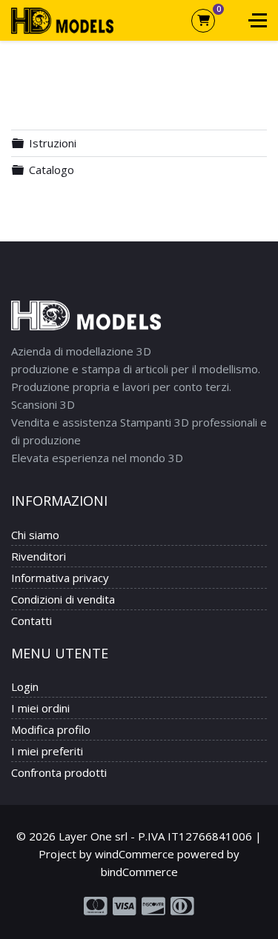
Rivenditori (38, 556)
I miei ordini (40, 708)
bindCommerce (139, 871)
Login (25, 686)
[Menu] (257, 20)
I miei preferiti (47, 750)
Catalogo (51, 169)
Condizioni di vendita (63, 599)
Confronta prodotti (59, 772)
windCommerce (134, 853)
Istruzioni (52, 143)
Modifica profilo (50, 729)
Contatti (31, 620)
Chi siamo (35, 534)
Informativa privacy (60, 577)
